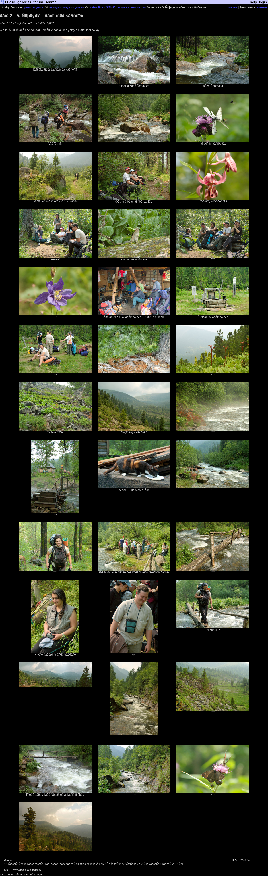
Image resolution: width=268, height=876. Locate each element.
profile (27, 7)
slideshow (262, 7)
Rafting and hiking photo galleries (66, 7)
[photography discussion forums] (38, 4)
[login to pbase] (263, 4)
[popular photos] (153, 4)
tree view (232, 7)
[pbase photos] (8, 4)
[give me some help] (253, 4)
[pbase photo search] (50, 4)
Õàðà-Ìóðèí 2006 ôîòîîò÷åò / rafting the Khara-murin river (118, 7)
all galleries (39, 7)
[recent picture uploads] (24, 4)
